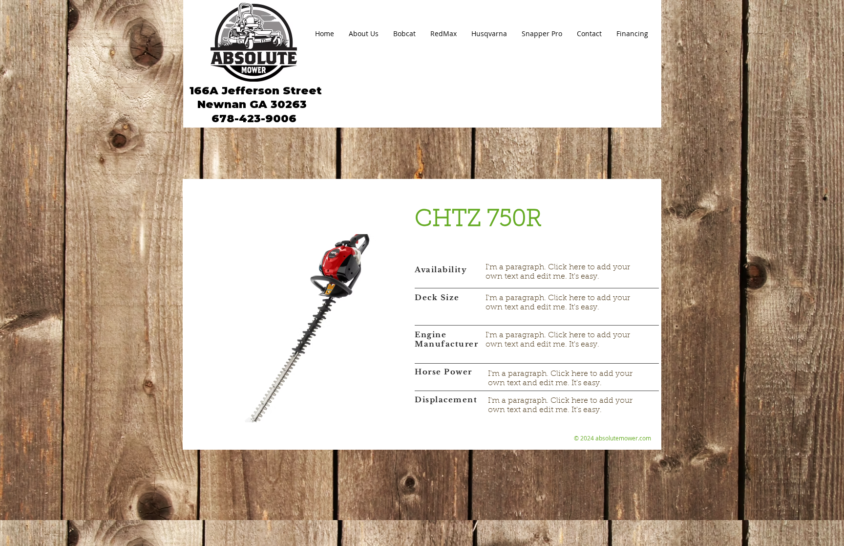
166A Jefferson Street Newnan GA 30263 (254, 97)
